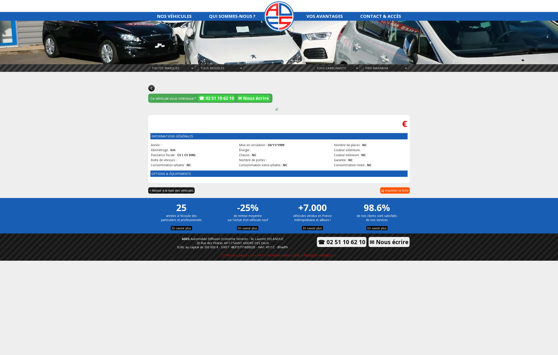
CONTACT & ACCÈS (380, 16)
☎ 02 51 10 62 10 (216, 98)
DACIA (242, 255)
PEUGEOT (310, 255)
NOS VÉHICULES (174, 16)
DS (252, 255)
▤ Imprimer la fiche (395, 190)
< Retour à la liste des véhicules (171, 190)
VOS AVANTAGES (324, 16)
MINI (286, 255)
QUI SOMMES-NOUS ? (232, 16)
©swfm (282, 247)
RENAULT (327, 255)
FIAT (260, 255)
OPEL (297, 255)
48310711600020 (243, 247)
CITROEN (228, 255)
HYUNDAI (273, 255)
